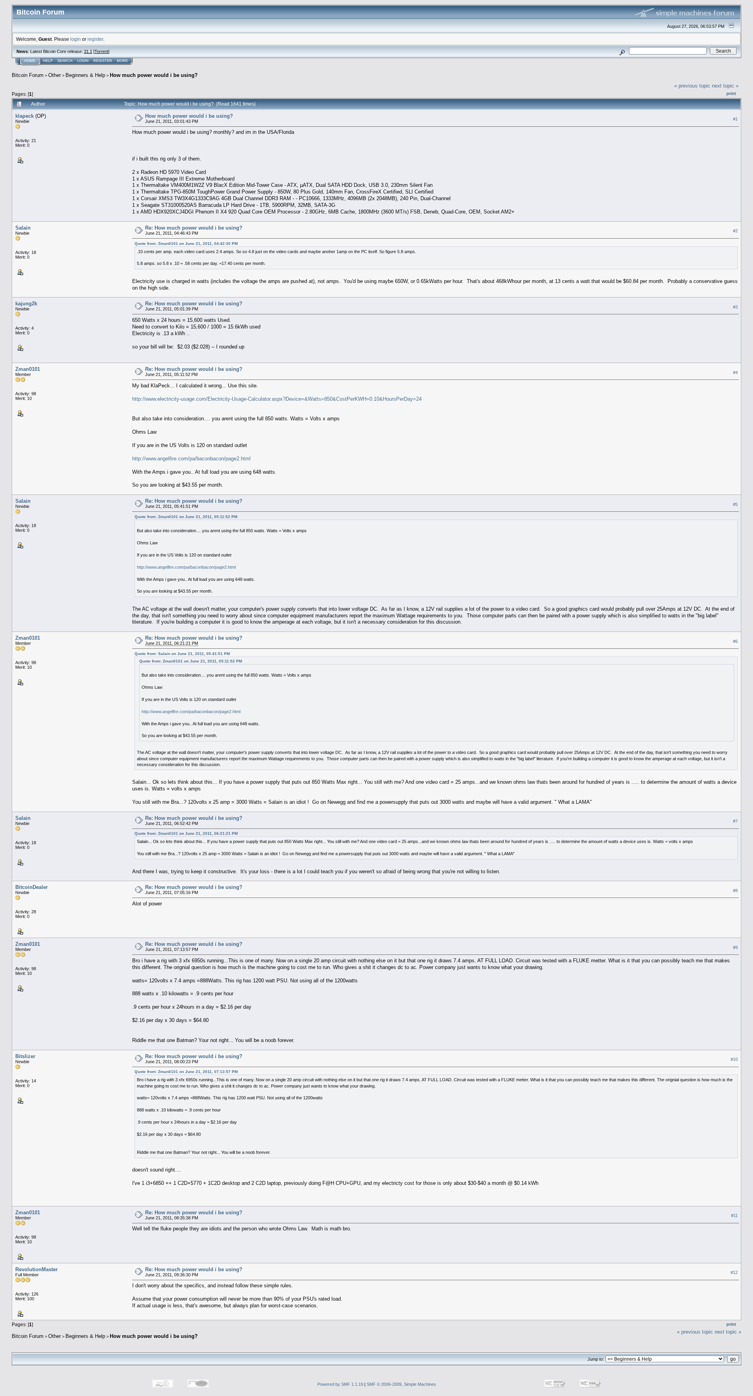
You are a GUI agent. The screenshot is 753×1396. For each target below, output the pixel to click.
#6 (735, 641)
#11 (734, 1216)
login (75, 39)
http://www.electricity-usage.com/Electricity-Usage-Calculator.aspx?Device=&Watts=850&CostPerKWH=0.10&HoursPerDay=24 (277, 399)
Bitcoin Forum (28, 75)
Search (65, 61)
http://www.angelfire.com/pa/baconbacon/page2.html (191, 459)
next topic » (725, 86)
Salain (23, 228)
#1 (735, 119)
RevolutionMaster (36, 1269)
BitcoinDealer (31, 887)
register (95, 39)
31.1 (88, 51)
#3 (735, 307)
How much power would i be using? (154, 75)
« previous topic (692, 86)
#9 (735, 947)
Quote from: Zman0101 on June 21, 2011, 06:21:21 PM (186, 833)
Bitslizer (25, 1056)
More (122, 61)
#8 (735, 890)
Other (54, 75)
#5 (735, 504)
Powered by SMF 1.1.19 (340, 1384)
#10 (734, 1059)
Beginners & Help (85, 75)
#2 (735, 231)
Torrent (101, 51)
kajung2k (26, 304)
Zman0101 (27, 369)
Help (48, 61)
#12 (734, 1272)
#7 (735, 821)
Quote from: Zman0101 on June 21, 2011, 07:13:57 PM (186, 1071)
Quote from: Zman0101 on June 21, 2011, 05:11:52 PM (186, 517)
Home (29, 61)
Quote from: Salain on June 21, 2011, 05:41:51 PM (182, 653)
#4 (735, 372)
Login (83, 61)
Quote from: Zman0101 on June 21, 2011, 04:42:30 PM (186, 243)
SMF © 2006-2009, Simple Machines (401, 1384)
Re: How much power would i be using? (193, 228)
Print (731, 93)
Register (102, 61)
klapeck (24, 116)
